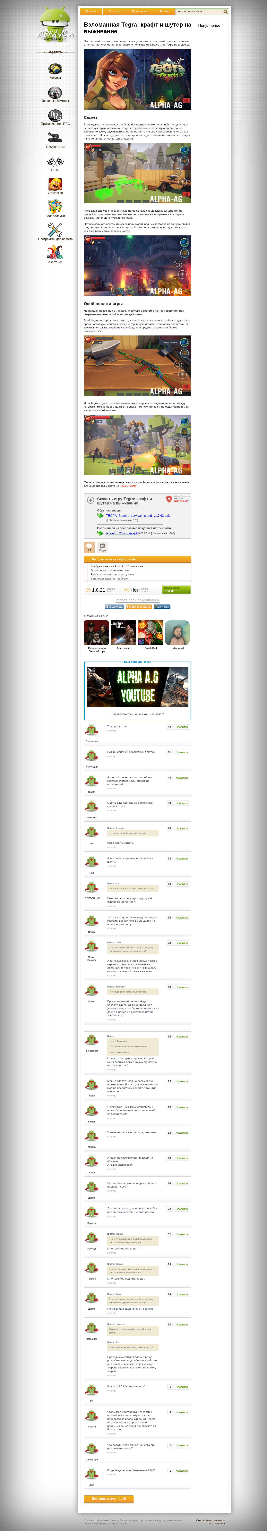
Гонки (55, 170)
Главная (91, 11)
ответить (111, 731)
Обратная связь (216, 1523)
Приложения (140, 11)
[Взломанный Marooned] (178, 633)
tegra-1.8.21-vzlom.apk (122, 533)
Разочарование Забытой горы (97, 650)
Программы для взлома (55, 239)
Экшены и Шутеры (55, 100)
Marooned (178, 648)
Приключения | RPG (55, 123)
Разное (164, 11)
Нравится (182, 726)
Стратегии (55, 193)
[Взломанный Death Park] (151, 633)
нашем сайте (128, 485)
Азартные (55, 262)
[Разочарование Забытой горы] (97, 633)
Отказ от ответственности (210, 1520)
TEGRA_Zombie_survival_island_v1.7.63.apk (138, 515)
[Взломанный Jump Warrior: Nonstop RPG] (124, 633)
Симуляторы (55, 146)
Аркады (55, 77)
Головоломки (55, 216)
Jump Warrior (124, 648)
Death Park (151, 648)
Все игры (114, 11)
